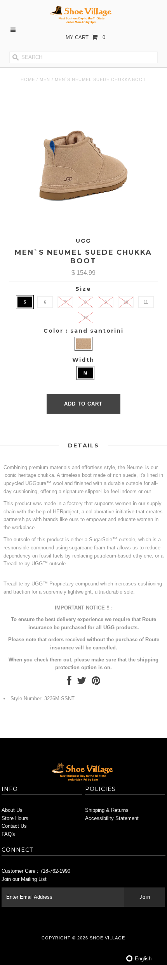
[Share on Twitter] (81, 682)
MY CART (85, 37)
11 (146, 302)
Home (28, 79)
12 (85, 317)
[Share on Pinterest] (96, 682)
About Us (12, 810)
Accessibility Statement (112, 818)
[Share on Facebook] (69, 682)
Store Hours (15, 818)
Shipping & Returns (107, 810)
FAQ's (8, 834)
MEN (45, 79)
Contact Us (14, 826)
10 (126, 302)
